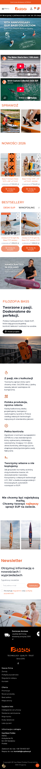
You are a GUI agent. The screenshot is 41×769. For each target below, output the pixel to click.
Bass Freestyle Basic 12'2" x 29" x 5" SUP (10, 180)
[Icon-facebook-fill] (18, 663)
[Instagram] (23, 663)
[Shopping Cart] (38, 9)
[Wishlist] (34, 9)
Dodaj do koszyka (11, 190)
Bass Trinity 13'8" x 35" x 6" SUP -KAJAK (30, 180)
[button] (2, 33)
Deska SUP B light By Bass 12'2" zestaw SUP (31, 239)
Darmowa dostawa (20, 631)
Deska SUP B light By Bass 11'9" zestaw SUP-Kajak (10, 239)
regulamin (17, 591)
